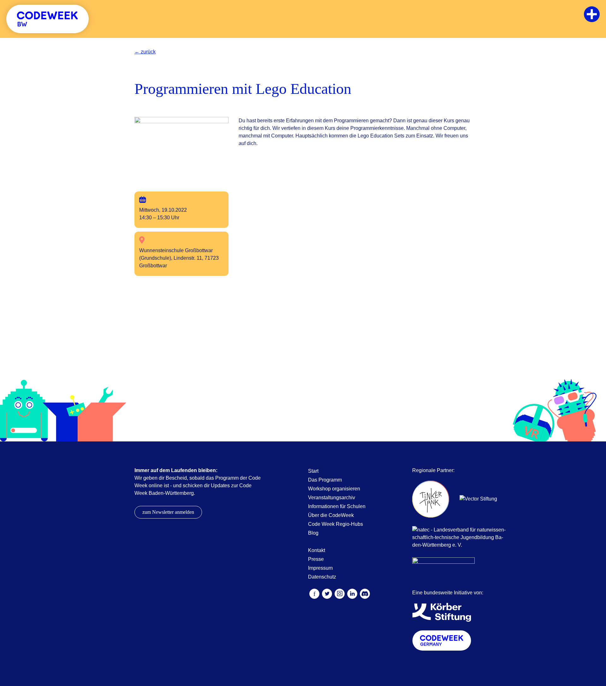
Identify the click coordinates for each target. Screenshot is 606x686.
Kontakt (316, 550)
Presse (316, 559)
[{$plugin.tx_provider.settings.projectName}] (47, 19)
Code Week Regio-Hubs (335, 524)
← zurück (145, 51)
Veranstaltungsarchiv (331, 497)
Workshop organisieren (334, 488)
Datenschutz (322, 577)
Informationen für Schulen (336, 506)
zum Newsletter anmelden (168, 512)
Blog (313, 533)
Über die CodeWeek (331, 515)
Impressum (320, 568)
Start (313, 471)
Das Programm (325, 480)
